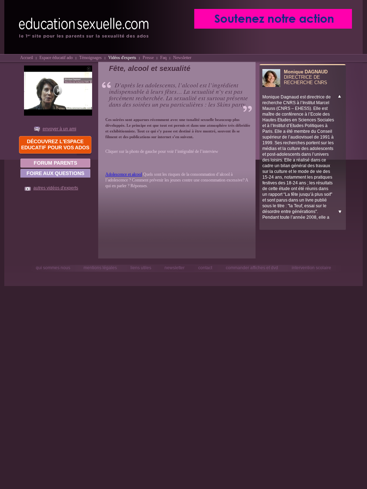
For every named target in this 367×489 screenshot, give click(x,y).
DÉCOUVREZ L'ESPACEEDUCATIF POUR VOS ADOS (55, 144)
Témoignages (90, 57)
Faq (163, 57)
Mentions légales (100, 267)
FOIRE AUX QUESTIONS (55, 173)
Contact (205, 267)
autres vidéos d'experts (55, 187)
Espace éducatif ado (56, 57)
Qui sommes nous (53, 267)
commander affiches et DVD (252, 267)
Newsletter (182, 57)
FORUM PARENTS (55, 163)
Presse (148, 57)
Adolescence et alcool (123, 174)
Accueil (26, 57)
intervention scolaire (311, 267)
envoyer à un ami (59, 128)
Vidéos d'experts (122, 57)
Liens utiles (141, 267)
